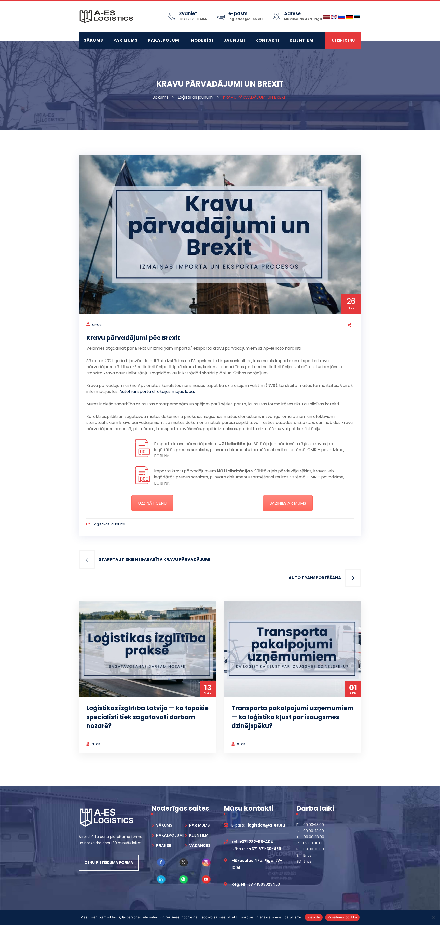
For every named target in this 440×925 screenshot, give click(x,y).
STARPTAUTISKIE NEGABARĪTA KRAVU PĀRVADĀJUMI (154, 559)
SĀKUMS (93, 40)
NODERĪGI (202, 40)
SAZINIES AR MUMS (288, 503)
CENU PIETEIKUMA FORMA (108, 862)
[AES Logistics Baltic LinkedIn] (161, 879)
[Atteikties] (433, 917)
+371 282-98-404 (256, 841)
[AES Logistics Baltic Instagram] (206, 862)
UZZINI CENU (343, 40)
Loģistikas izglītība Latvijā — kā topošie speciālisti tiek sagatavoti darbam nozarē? (147, 717)
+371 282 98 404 (193, 19)
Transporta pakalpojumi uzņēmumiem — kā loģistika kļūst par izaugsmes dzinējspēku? (292, 717)
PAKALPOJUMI (164, 40)
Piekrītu (313, 917)
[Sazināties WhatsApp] (184, 879)
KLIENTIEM (301, 40)
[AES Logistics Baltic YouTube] (206, 879)
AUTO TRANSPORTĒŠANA (314, 578)
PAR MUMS (125, 40)
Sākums (160, 97)
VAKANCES (200, 845)
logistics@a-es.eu (245, 19)
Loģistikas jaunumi (195, 97)
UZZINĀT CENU (152, 503)
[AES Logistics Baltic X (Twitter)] (184, 862)
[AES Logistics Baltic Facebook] (161, 862)
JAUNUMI (234, 40)
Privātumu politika (342, 917)
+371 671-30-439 (265, 848)
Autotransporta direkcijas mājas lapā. (157, 391)
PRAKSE (163, 845)
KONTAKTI (267, 40)
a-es (97, 325)
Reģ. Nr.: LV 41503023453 (255, 884)
